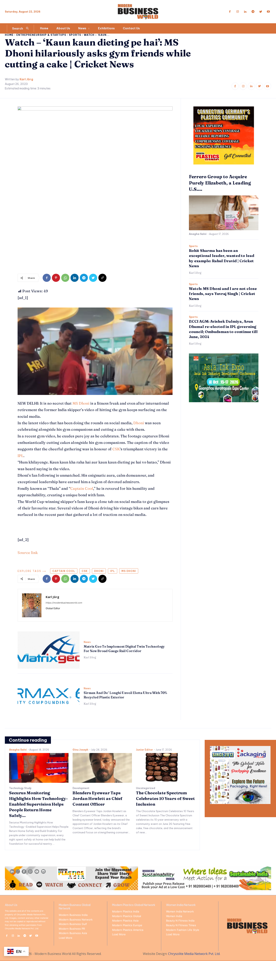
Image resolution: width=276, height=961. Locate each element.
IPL (20, 455)
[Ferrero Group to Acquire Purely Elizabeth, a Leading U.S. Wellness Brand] (223, 212)
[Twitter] (260, 12)
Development (81, 788)
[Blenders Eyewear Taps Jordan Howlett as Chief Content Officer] (102, 768)
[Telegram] (253, 12)
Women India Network (180, 911)
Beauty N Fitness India (180, 920)
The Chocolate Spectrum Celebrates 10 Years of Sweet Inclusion (165, 798)
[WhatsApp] (65, 278)
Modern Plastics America (127, 929)
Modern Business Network (76, 919)
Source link (28, 552)
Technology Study (20, 788)
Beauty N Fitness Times (181, 925)
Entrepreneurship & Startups (41, 34)
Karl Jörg (26, 79)
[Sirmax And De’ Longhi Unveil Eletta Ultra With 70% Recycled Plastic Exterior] (49, 696)
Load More (65, 937)
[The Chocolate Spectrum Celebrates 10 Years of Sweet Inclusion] (165, 768)
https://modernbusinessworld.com (64, 602)
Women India (174, 916)
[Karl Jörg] (31, 605)
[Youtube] (268, 12)
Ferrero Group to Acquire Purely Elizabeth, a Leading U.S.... (220, 183)
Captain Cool (81, 488)
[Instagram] (237, 12)
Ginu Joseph (80, 749)
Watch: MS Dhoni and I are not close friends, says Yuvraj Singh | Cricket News (223, 293)
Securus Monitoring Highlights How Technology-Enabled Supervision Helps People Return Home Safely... (38, 804)
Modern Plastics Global (126, 916)
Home (9, 34)
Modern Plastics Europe (127, 925)
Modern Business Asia (73, 933)
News (87, 642)
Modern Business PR (72, 928)
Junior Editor (144, 749)
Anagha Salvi (197, 233)
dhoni (99, 571)
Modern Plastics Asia (125, 920)
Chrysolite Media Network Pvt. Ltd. (194, 953)
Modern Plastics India (125, 911)
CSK (116, 449)
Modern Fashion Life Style (182, 929)
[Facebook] (230, 12)
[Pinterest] (56, 278)
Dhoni (138, 423)
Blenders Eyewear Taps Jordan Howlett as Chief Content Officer (97, 798)
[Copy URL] (102, 278)
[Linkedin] (245, 12)
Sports (75, 34)
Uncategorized (145, 788)
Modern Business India (73, 914)
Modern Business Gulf (73, 924)
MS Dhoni (81, 403)
